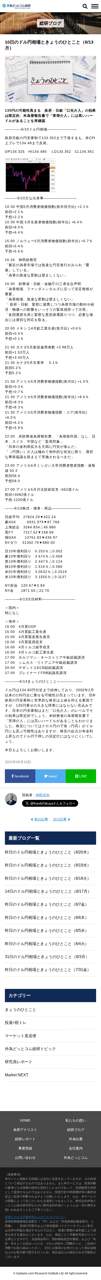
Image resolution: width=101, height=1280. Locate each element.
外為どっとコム (76, 1158)
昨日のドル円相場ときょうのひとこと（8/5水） (47, 930)
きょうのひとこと (20, 1009)
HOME (25, 1120)
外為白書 (76, 1139)
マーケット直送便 (20, 1036)
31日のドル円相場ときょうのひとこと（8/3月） (47, 957)
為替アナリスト (25, 1130)
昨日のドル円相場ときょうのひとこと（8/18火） (48, 878)
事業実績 (25, 1148)
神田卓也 (43, 795)
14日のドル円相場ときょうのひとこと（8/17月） (48, 891)
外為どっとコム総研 (16, 6)
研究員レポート (18, 1062)
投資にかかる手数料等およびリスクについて (34, 1217)
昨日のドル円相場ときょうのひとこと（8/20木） (48, 852)
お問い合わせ (25, 1158)
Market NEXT (16, 1075)
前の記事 (41, 819)
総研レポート (25, 1139)
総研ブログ (75, 1130)
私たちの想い (75, 1120)
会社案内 (76, 1148)
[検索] (85, 6)
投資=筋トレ (16, 1022)
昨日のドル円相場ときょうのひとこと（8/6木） (47, 917)
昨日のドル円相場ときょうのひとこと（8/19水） (48, 865)
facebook (21, 776)
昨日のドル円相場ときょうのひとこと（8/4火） (47, 944)
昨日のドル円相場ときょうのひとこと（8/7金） (47, 904)
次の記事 (60, 819)
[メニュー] (95, 6)
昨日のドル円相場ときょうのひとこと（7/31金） (48, 970)
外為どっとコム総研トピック (30, 1049)
